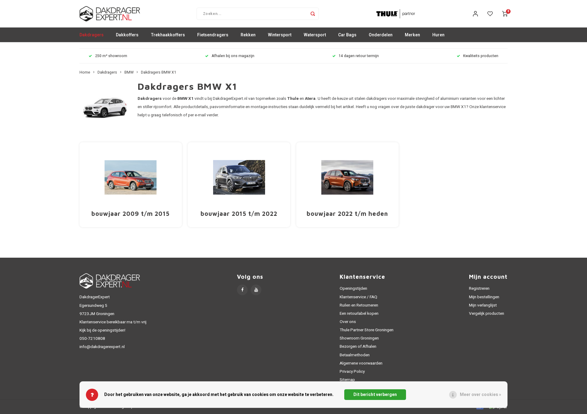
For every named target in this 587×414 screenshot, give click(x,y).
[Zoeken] (313, 14)
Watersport (315, 35)
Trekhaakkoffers (168, 35)
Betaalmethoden (355, 355)
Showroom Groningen (359, 338)
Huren (438, 35)
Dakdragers (91, 35)
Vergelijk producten (486, 313)
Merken (412, 35)
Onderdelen (381, 35)
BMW (129, 72)
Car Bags (347, 35)
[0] (505, 14)
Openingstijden (353, 288)
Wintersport (279, 35)
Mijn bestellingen (484, 297)
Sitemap (347, 380)
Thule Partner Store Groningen (366, 330)
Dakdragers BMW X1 (158, 72)
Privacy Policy (352, 372)
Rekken (248, 35)
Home (84, 72)
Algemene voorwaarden (361, 363)
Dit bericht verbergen (375, 394)
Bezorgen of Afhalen (358, 346)
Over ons (348, 322)
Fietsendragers (212, 35)
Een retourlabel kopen (359, 313)
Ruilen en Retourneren (359, 305)
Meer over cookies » (480, 394)
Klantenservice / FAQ (358, 297)
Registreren (479, 288)
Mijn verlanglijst (483, 305)
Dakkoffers (127, 35)
